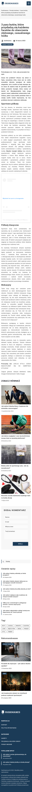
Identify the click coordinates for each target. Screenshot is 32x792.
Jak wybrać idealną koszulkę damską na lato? (17, 589)
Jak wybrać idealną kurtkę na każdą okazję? (16, 762)
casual (10, 625)
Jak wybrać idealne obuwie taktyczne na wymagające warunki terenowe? (15, 582)
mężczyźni (11, 628)
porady (26, 628)
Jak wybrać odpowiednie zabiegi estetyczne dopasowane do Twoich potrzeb (16, 611)
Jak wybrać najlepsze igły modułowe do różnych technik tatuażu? (15, 595)
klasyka (26, 625)
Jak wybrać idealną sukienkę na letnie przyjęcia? (14, 574)
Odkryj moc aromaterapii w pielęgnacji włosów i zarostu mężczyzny (14, 603)
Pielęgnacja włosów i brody (10, 741)
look (3, 628)
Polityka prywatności (8, 728)
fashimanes (7, 40)
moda (19, 628)
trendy (10, 631)
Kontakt (4, 724)
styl (3, 631)
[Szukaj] (3, 562)
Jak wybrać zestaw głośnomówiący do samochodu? (14, 755)
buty (3, 625)
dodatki (18, 625)
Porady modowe (7, 44)
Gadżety (4, 738)
